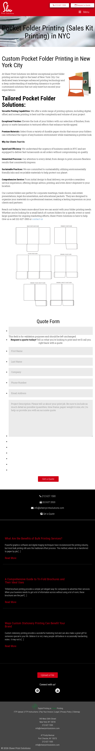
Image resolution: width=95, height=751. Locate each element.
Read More (10, 558)
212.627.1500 (48, 496)
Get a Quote (49, 513)
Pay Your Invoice (46, 712)
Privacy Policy (66, 712)
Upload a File (47, 675)
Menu (86, 12)
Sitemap (76, 712)
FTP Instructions (31, 712)
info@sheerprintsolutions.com (49, 507)
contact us (37, 219)
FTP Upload (18, 712)
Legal (57, 712)
